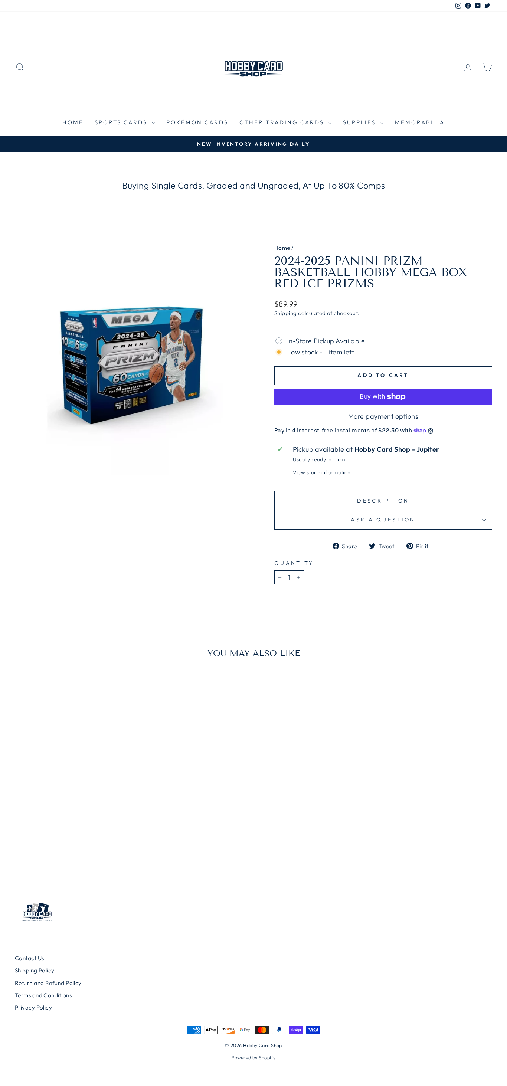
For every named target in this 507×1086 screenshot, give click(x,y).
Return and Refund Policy (48, 983)
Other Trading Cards (282, 122)
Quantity (294, 563)
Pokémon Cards (197, 122)
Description (383, 500)
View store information (322, 472)
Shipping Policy (35, 970)
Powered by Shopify (253, 1057)
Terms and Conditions (43, 995)
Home (73, 122)
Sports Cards (122, 122)
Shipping (285, 313)
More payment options (383, 416)
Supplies (360, 122)
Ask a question (383, 519)
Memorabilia (420, 122)
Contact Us (29, 958)
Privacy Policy (33, 1007)
